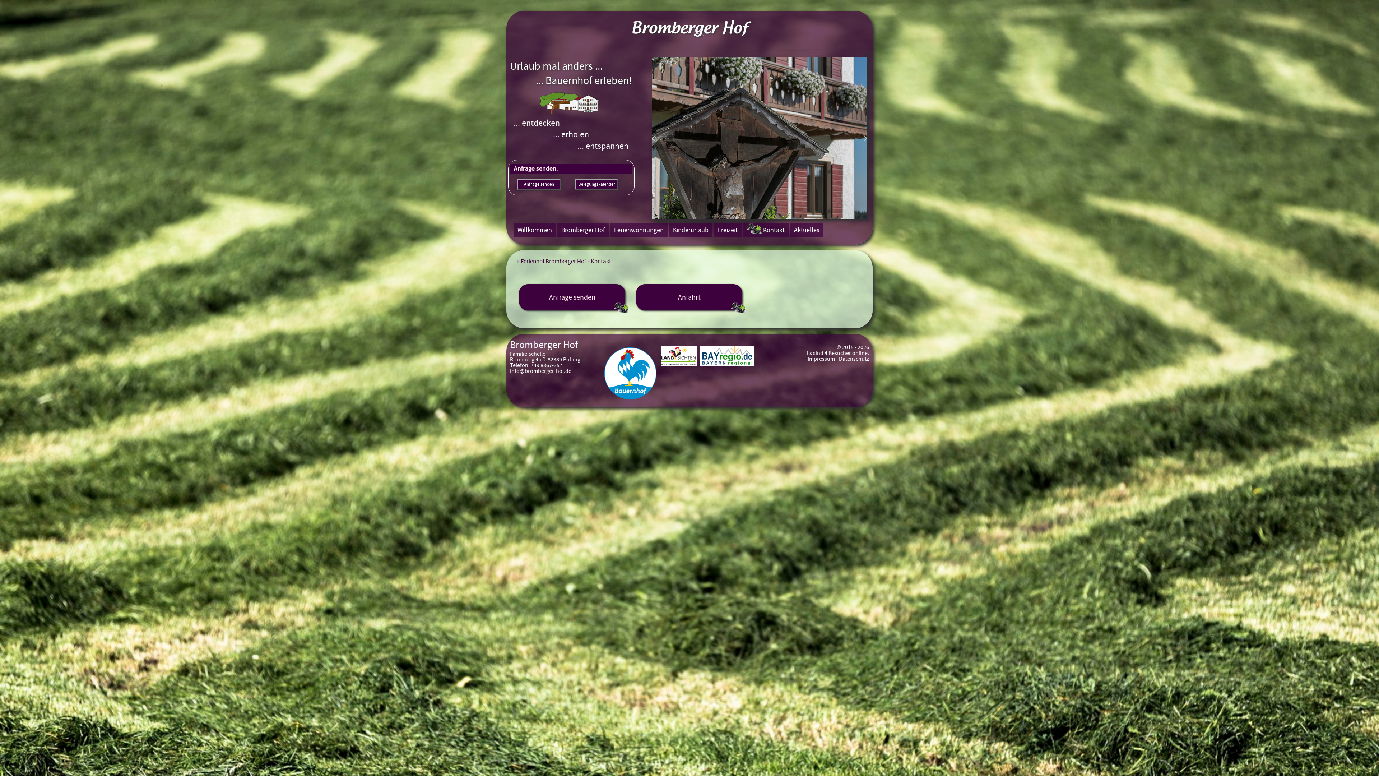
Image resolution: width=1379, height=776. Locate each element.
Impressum (821, 359)
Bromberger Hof (583, 230)
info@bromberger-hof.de (540, 371)
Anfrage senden (572, 297)
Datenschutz (854, 359)
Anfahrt (689, 297)
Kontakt (774, 230)
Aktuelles (806, 230)
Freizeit (728, 230)
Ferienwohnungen (639, 230)
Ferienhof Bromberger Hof (553, 261)
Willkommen (534, 230)
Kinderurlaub (691, 230)
